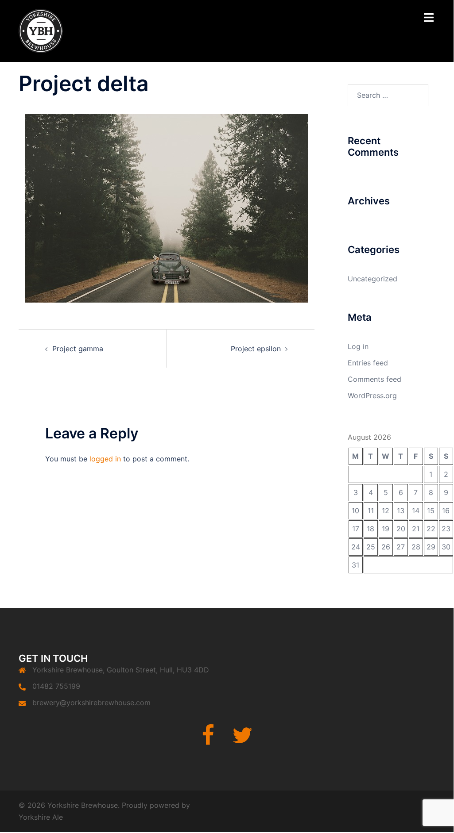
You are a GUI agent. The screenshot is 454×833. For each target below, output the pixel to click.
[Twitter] (242, 740)
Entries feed (368, 362)
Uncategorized (372, 278)
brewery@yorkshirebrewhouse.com (91, 702)
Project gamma (77, 348)
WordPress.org (372, 395)
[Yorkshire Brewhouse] (41, 30)
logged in (105, 458)
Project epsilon (256, 348)
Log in (358, 346)
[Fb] (208, 740)
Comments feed (374, 379)
